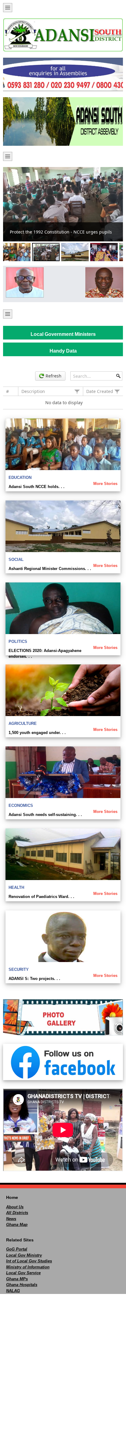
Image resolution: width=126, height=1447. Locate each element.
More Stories (105, 483)
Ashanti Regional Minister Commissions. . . (50, 568)
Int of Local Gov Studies (29, 1261)
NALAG (13, 1290)
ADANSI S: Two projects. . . (34, 978)
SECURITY (19, 969)
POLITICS (18, 641)
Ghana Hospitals (21, 1284)
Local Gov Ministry (24, 1255)
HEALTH (16, 887)
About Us (15, 1207)
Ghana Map (17, 1224)
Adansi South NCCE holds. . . (37, 486)
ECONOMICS (21, 805)
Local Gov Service (23, 1273)
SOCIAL (16, 559)
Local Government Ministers (63, 334)
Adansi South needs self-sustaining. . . (45, 814)
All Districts (17, 1212)
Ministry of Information (28, 1267)
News (11, 1219)
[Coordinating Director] (102, 282)
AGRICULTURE (23, 723)
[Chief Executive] (23, 282)
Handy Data (63, 350)
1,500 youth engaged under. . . (37, 732)
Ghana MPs (17, 1279)
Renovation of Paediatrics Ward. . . (41, 896)
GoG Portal (16, 1249)
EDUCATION (20, 477)
